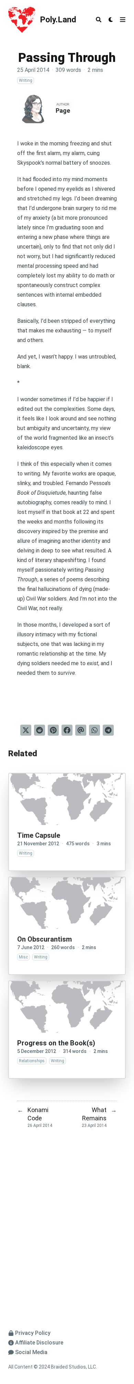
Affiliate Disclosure (39, 1342)
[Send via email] (80, 730)
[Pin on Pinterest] (53, 730)
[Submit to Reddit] (39, 730)
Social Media (31, 1352)
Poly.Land (58, 19)
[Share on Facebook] (67, 730)
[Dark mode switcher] (111, 19)
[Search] (98, 19)
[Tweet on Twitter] (25, 730)
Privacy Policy (33, 1333)
